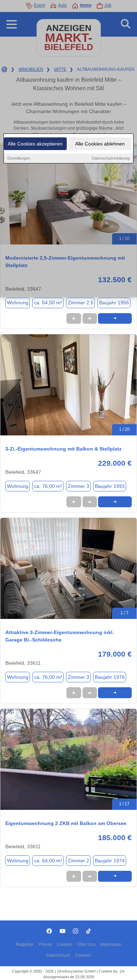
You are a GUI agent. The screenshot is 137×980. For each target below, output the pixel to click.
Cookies (83, 955)
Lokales (64, 944)
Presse (45, 944)
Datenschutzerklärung (111, 158)
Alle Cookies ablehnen (100, 144)
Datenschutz (58, 955)
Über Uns (86, 944)
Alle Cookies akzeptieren (35, 144)
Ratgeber (25, 944)
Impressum (110, 944)
